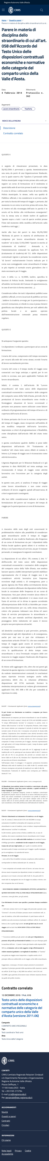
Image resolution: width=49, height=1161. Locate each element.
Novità (5, 1112)
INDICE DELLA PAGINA (11, 120)
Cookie (28, 1150)
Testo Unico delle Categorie (12, 1038)
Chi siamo (6, 1140)
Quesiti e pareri (15, 20)
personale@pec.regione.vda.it (18, 1097)
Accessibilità (7, 1154)
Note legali (7, 1150)
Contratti (6, 1120)
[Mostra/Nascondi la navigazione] (3, 9)
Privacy (18, 1150)
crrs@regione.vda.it (17, 1094)
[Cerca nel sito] (41, 10)
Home (4, 20)
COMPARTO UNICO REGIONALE (14, 1025)
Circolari (5, 1125)
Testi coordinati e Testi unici (12, 1032)
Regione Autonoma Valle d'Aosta (17, 2)
